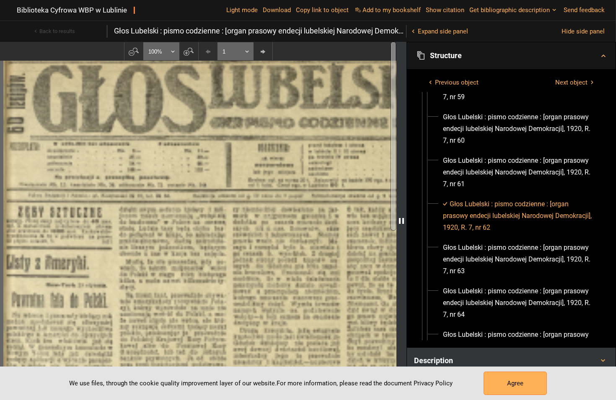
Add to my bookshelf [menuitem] (391, 10)
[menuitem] (518, 129)
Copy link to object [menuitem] (322, 10)
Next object (571, 82)
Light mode (242, 10)
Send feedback (584, 10)
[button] (511, 55)
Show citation (445, 10)
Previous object (457, 82)
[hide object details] (401, 221)
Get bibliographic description (509, 10)
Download (277, 10)
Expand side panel (443, 31)
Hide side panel (583, 31)
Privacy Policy (433, 383)
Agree (515, 383)
